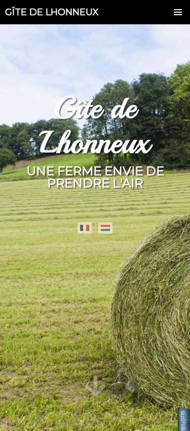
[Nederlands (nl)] (105, 228)
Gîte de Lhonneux (52, 12)
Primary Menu (178, 12)
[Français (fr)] (84, 228)
